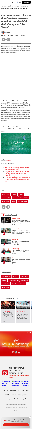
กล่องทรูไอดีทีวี (22, 395)
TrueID (4, 2)
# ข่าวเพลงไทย (16, 218)
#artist (21, 194)
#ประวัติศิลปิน (24, 280)
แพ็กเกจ (14, 395)
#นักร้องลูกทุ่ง (5, 284)
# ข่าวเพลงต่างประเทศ (18, 229)
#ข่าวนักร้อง (22, 284)
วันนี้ (4, 391)
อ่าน (5, 6)
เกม (23, 391)
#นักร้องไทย (15, 276)
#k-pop (15, 198)
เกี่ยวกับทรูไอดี (10, 404)
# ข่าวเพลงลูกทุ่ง (16, 249)
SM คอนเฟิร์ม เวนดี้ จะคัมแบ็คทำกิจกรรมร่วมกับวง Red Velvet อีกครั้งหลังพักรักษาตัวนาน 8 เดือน (17, 179)
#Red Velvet (5, 194)
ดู (7, 391)
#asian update (6, 198)
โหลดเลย (16, 425)
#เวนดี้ (13, 201)
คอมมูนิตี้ (8, 399)
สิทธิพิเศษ (13, 391)
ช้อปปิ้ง (7, 395)
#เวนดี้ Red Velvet (22, 201)
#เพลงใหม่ (14, 284)
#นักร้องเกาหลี (5, 201)
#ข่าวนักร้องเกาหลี (23, 198)
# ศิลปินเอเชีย (6, 311)
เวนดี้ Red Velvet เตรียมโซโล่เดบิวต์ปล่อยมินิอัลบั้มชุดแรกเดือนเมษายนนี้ (17, 168)
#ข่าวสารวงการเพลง (14, 280)
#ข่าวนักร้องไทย (6, 276)
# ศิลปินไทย (15, 240)
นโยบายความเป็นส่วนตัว (11, 408)
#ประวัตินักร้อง (24, 276)
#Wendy (14, 194)
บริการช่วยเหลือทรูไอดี (19, 399)
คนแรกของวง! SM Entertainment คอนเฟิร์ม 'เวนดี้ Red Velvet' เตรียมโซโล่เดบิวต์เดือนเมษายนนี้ (17, 173)
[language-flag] (17, 2)
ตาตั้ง (27, 391)
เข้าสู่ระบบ (26, 2)
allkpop (8, 160)
